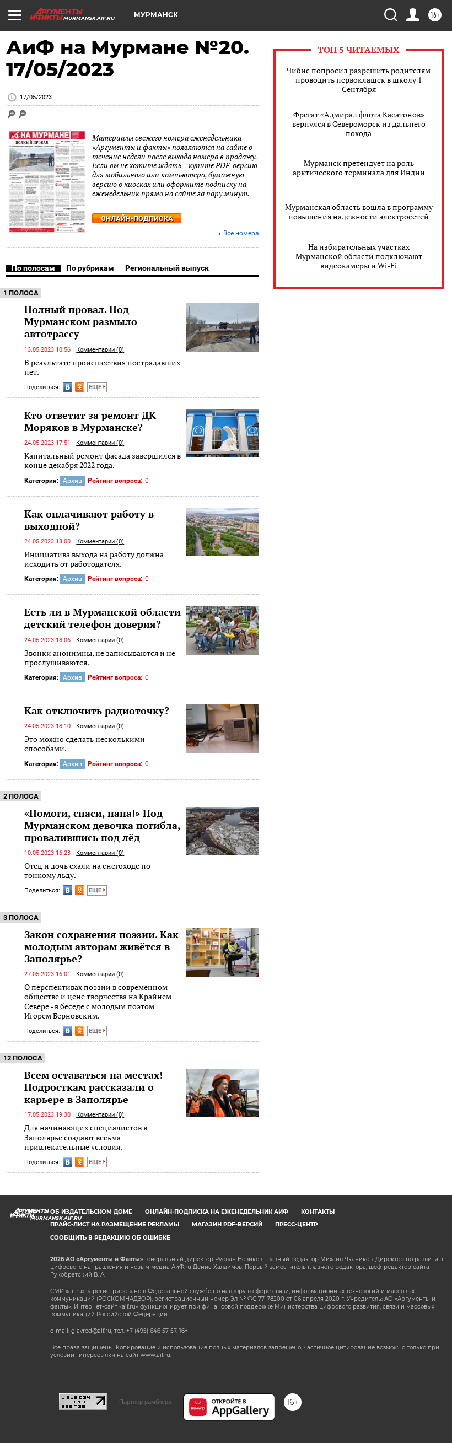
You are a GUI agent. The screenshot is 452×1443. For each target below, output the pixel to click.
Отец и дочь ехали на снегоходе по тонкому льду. (87, 870)
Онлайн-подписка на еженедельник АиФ (216, 1211)
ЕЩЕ (96, 387)
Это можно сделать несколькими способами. (84, 743)
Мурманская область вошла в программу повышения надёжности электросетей (359, 211)
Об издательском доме (91, 1211)
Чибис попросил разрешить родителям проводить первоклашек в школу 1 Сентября (359, 80)
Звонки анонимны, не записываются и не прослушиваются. (99, 657)
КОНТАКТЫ (318, 1211)
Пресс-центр (296, 1224)
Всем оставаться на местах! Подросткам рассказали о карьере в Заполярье (93, 1087)
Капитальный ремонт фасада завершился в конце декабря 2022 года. (102, 460)
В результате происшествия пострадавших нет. (102, 367)
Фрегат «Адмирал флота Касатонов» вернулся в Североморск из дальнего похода (359, 124)
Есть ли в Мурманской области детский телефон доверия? (102, 618)
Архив (72, 480)
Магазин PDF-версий (227, 1224)
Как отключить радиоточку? (96, 710)
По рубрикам (90, 267)
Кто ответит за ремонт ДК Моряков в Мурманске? (90, 421)
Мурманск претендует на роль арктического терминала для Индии (359, 167)
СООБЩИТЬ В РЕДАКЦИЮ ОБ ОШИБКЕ (110, 1237)
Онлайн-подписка (137, 218)
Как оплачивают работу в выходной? (89, 519)
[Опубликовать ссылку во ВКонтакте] (67, 387)
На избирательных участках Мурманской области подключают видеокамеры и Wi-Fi (358, 256)
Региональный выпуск (167, 267)
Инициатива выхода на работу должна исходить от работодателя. (94, 559)
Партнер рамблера (145, 1401)
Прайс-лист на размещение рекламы (114, 1224)
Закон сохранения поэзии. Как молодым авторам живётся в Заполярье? (101, 946)
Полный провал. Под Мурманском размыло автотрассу (80, 321)
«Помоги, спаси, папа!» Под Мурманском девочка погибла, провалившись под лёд (102, 825)
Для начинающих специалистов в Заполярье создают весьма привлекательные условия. (85, 1137)
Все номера (241, 233)
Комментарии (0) (100, 349)
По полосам (33, 267)
